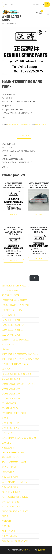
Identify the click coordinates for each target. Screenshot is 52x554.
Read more (13, 214)
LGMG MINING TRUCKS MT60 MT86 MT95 (19, 124)
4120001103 (39, 124)
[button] (46, 31)
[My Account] (36, 12)
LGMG (45, 124)
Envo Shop (41, 549)
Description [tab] (24, 135)
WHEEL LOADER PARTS (11, 18)
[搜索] (34, 278)
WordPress (26, 549)
